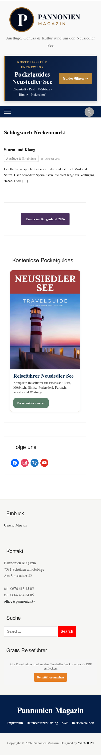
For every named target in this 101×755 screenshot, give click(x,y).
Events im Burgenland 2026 (45, 219)
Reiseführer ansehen (50, 677)
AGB (65, 722)
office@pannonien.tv (19, 601)
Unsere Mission (15, 525)
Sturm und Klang (19, 149)
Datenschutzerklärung (42, 722)
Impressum (15, 722)
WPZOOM (86, 742)
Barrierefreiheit (83, 722)
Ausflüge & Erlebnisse (21, 158)
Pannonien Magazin (50, 710)
